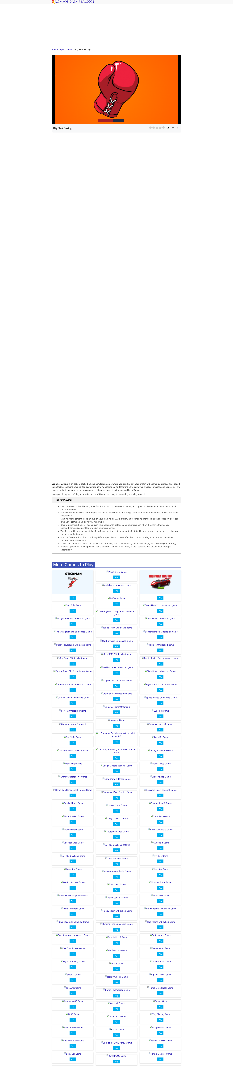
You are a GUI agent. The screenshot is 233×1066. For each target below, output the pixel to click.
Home (55, 49)
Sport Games (66, 49)
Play (72, 598)
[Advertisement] (116, 24)
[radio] (150, 128)
